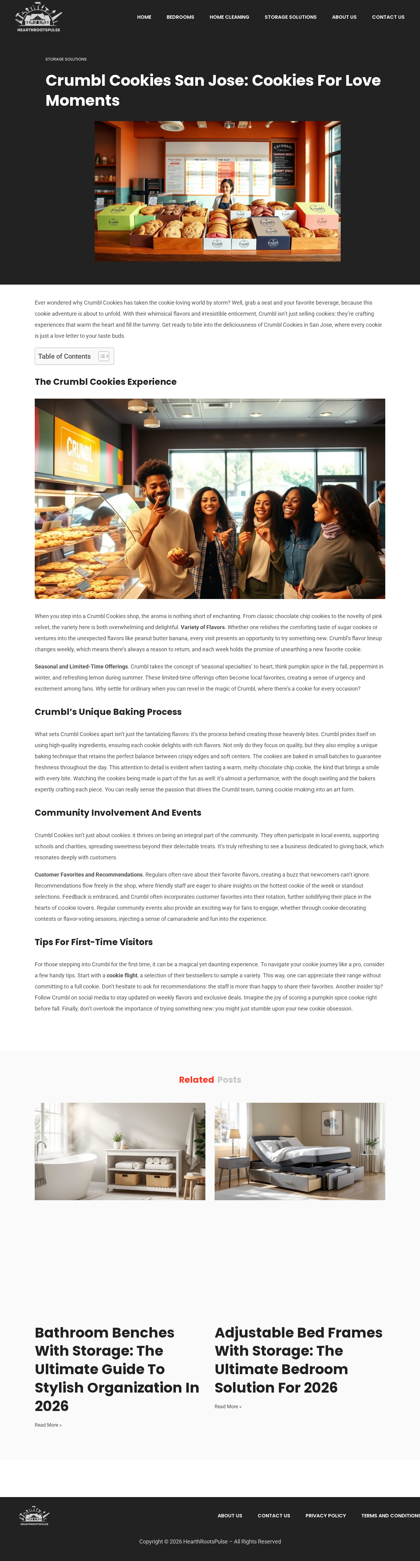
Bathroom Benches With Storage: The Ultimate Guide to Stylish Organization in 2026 (117, 1369)
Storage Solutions (291, 17)
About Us (344, 17)
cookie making (295, 789)
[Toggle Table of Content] (101, 356)
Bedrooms (180, 17)
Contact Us (388, 17)
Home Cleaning (229, 17)
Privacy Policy (326, 1515)
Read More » (48, 1425)
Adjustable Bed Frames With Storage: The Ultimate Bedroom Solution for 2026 (299, 1360)
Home (144, 17)
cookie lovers (76, 908)
